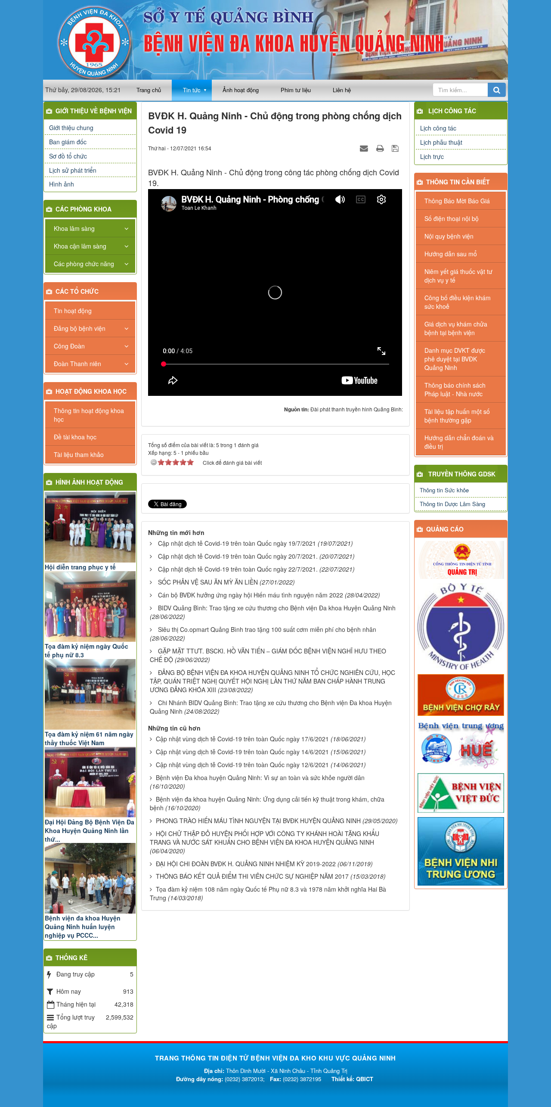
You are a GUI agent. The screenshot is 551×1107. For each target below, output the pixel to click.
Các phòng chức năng (84, 263)
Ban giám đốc (68, 141)
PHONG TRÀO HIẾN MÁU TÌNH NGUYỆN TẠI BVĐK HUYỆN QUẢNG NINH (258, 820)
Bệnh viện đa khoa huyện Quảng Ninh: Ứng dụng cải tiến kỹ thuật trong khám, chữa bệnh (267, 803)
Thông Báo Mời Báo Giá (457, 200)
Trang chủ (148, 90)
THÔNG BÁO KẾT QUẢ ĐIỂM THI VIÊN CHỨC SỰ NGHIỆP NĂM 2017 (252, 876)
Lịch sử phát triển (72, 170)
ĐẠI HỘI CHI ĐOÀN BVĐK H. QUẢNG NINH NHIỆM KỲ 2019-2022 (246, 863)
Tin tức (192, 90)
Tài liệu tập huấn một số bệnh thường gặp (457, 415)
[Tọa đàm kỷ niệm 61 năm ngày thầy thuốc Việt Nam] (90, 694)
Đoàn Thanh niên (77, 363)
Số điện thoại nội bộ (451, 218)
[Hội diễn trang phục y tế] (90, 527)
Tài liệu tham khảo (79, 454)
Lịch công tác (452, 110)
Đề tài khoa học (75, 436)
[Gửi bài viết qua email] (365, 147)
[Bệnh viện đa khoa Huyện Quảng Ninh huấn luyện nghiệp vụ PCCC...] (90, 878)
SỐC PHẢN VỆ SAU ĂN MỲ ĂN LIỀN (208, 582)
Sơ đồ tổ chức (68, 156)
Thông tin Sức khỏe (444, 490)
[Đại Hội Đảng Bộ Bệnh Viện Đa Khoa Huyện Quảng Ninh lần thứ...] (90, 782)
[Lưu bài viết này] (396, 147)
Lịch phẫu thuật (441, 142)
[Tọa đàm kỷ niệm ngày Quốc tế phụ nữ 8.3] (90, 606)
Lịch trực (432, 156)
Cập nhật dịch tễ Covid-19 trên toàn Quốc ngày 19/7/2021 (237, 543)
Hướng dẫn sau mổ (450, 253)
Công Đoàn (69, 346)
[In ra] (381, 147)
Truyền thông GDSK (461, 474)
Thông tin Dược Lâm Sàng (452, 504)
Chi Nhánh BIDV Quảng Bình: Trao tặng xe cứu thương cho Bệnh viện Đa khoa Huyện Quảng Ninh (271, 706)
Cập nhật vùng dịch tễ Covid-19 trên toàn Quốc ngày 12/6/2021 (242, 764)
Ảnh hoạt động (241, 90)
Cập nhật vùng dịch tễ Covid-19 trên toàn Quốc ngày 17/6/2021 (242, 738)
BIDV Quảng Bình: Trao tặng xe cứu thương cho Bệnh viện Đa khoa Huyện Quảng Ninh (277, 607)
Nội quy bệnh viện (449, 236)
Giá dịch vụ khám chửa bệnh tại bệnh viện (455, 328)
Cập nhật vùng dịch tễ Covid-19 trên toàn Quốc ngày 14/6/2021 (242, 751)
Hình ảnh (61, 184)
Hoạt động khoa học (91, 391)
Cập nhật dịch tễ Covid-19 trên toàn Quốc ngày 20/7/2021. (238, 556)
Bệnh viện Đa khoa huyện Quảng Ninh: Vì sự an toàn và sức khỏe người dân (260, 777)
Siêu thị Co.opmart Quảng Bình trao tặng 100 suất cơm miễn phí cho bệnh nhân (267, 629)
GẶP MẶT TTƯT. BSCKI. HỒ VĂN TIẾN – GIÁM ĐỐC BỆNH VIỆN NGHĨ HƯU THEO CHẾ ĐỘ (268, 655)
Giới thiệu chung (71, 127)
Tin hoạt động (73, 310)
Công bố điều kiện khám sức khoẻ (457, 302)
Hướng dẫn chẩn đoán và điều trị (459, 442)
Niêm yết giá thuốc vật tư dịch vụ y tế (458, 275)
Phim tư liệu (296, 90)
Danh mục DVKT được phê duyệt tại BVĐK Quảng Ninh (454, 359)
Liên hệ (342, 90)
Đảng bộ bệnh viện (79, 328)
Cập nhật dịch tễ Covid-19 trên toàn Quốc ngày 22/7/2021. (238, 569)
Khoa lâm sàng (74, 228)
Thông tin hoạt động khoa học (89, 414)
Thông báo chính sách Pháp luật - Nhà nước (455, 389)
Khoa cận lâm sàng (80, 246)
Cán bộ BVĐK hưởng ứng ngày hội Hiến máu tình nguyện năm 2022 (250, 595)
